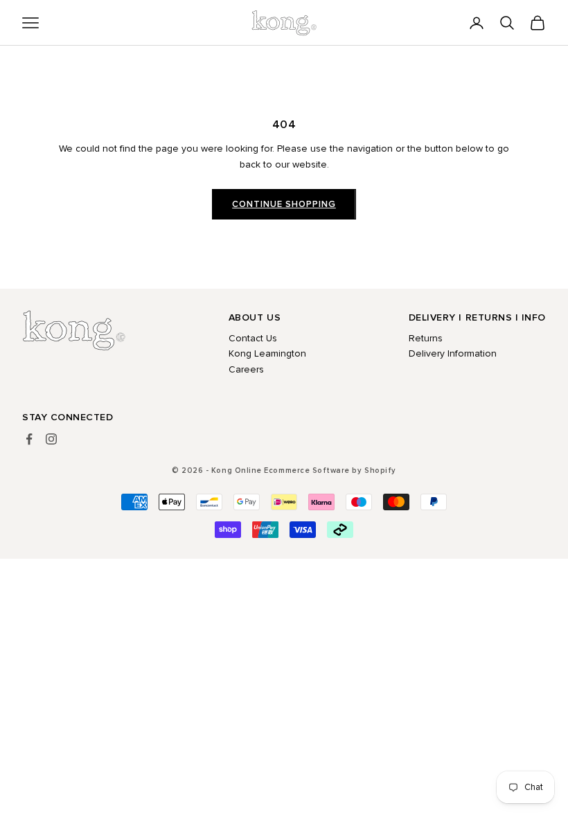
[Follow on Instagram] (51, 439)
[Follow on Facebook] (29, 439)
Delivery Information (453, 353)
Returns (426, 338)
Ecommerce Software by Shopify (330, 470)
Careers (246, 369)
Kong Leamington (267, 353)
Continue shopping (284, 204)
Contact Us (253, 338)
